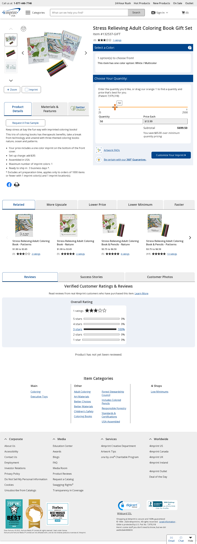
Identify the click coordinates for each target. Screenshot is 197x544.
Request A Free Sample (25, 123)
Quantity (104, 116)
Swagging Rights (63, 484)
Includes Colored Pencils (111, 401)
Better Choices (82, 401)
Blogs (56, 457)
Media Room (60, 468)
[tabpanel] (98, 320)
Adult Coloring (82, 391)
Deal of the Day (158, 476)
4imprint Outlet (158, 471)
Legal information (167, 521)
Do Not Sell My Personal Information (26, 480)
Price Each (149, 116)
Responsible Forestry (114, 408)
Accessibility (11, 451)
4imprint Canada (158, 451)
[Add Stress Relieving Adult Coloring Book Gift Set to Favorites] (23, 28)
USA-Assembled (111, 421)
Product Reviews (62, 473)
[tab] (17, 109)
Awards (57, 451)
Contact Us (10, 457)
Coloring (36, 391)
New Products (161, 3)
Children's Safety (83, 411)
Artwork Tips (108, 451)
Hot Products (142, 3)
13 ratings (172, 254)
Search (136, 12)
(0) (185, 13)
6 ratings (125, 254)
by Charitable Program (120, 457)
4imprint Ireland (158, 462)
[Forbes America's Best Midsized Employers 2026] (57, 514)
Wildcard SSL (124, 514)
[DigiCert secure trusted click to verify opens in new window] (129, 506)
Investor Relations (15, 468)
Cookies (9, 485)
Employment (11, 462)
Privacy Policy (12, 474)
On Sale (177, 3)
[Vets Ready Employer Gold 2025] (34, 514)
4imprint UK (156, 457)
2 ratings (36, 254)
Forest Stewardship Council (113, 393)
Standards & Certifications (109, 415)
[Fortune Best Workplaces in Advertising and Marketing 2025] (14, 514)
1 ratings (117, 40)
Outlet (190, 3)
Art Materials (81, 396)
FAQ (55, 462)
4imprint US (156, 446)
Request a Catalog (63, 479)
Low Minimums (159, 391)
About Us (9, 446)
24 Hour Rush (123, 3)
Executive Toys (39, 396)
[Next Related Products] (190, 238)
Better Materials (83, 406)
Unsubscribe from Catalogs (20, 491)
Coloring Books (83, 416)
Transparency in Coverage (68, 491)
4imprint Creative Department (118, 446)
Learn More (141, 293)
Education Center (63, 446)
